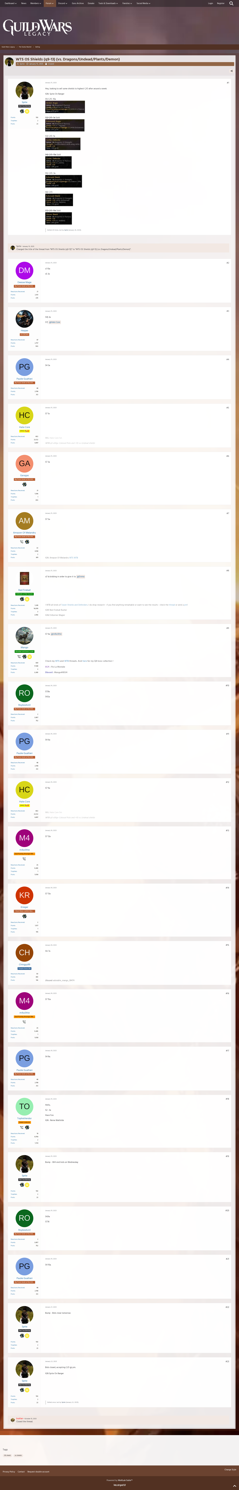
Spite (22, 64)
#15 (227, 945)
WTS (71, 558)
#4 (227, 359)
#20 (227, 1210)
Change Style (230, 1469)
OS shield (7, 1455)
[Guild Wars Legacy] (119, 27)
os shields (18, 1455)
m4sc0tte (57, 634)
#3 (228, 311)
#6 (227, 456)
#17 (227, 1050)
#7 (228, 513)
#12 (227, 782)
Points (13, 117)
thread (172, 605)
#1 (228, 83)
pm (185, 605)
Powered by (120, 1480)
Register (220, 3)
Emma (81, 576)
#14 (227, 888)
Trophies (14, 120)
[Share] (231, 71)
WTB (76, 558)
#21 (227, 1259)
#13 (227, 830)
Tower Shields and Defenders (74, 605)
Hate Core (55, 322)
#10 (227, 685)
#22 (227, 1307)
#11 (227, 734)
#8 (227, 570)
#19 (227, 1156)
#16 (227, 993)
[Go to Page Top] (235, 1486)
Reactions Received (18, 291)
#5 (227, 408)
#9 (227, 628)
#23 (227, 1361)
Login (210, 3)
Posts (13, 124)
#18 (227, 1099)
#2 (228, 263)
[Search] (231, 3)
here (85, 661)
